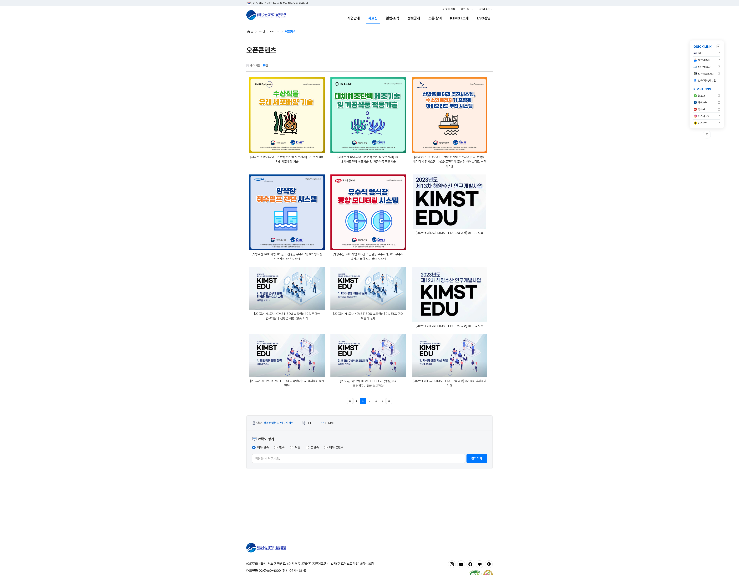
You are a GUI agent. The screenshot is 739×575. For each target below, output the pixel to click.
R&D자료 (274, 31)
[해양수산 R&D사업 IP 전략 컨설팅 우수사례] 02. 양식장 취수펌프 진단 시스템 (287, 256)
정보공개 (414, 18)
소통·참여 (435, 18)
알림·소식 (392, 18)
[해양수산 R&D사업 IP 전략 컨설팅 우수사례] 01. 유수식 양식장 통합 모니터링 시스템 (368, 256)
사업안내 (353, 18)
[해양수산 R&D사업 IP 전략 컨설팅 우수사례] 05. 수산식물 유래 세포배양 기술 (287, 159)
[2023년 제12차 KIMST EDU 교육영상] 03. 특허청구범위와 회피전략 (368, 383)
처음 (350, 401)
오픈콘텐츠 (290, 31)
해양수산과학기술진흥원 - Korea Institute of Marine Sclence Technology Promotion (266, 15)
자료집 (372, 18)
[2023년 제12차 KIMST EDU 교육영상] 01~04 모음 (449, 326)
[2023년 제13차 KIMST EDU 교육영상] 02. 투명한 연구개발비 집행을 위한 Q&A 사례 (287, 316)
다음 (382, 401)
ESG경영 (483, 18)
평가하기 (476, 458)
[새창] (452, 564)
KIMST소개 (459, 18)
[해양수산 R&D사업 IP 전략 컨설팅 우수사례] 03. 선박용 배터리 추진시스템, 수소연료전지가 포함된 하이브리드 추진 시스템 (449, 161)
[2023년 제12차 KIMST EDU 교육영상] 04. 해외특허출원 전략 (287, 383)
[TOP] (707, 134)
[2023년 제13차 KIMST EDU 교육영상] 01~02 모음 (449, 233)
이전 (356, 401)
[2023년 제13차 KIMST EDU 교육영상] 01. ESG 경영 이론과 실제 (368, 316)
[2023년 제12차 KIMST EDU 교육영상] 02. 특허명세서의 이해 (449, 383)
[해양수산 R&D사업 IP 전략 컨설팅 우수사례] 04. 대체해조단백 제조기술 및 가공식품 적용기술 (368, 159)
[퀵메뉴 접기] (718, 46)
